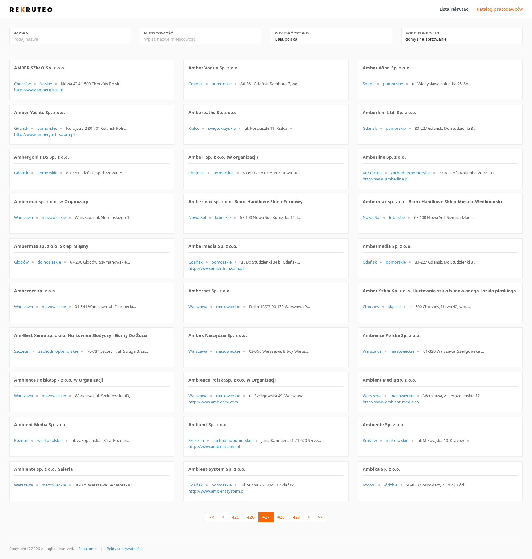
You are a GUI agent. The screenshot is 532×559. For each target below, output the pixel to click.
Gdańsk (195, 83)
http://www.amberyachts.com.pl (44, 134)
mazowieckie (54, 217)
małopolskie (397, 440)
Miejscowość (158, 33)
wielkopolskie (49, 440)
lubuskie (223, 217)
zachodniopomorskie (410, 173)
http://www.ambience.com (213, 402)
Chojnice (196, 173)
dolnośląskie (49, 262)
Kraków (370, 440)
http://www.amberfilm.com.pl (216, 268)
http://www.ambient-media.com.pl (393, 402)
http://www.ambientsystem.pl (216, 491)
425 (235, 517)
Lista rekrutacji (455, 9)
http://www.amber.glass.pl (38, 90)
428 (281, 517)
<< (211, 517)
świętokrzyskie (222, 128)
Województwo (292, 33)
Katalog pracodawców (500, 9)
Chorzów (22, 83)
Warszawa (23, 217)
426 (250, 517)
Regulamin (87, 548)
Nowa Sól (197, 217)
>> (320, 517)
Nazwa (20, 33)
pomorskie (222, 83)
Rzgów (369, 485)
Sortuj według (422, 33)
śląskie (46, 83)
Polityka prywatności (124, 548)
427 (266, 517)
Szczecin (22, 351)
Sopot (368, 83)
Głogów (21, 262)
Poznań (21, 440)
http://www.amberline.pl (385, 179)
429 (296, 517)
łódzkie (390, 485)
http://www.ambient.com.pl (214, 446)
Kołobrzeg (372, 173)
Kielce (193, 128)
